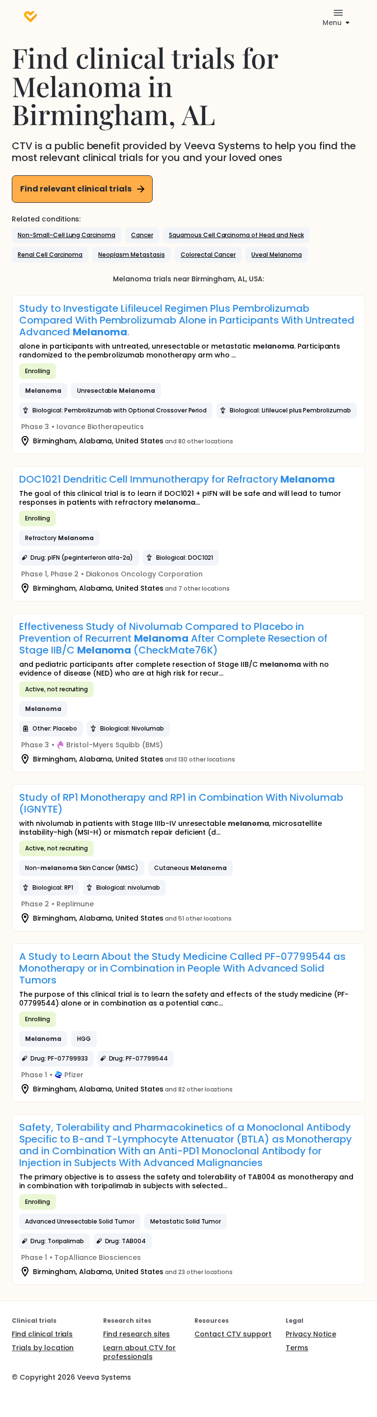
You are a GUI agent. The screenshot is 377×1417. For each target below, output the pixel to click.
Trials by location (43, 1347)
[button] (66, 235)
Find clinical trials (42, 1334)
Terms (297, 1347)
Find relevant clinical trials (76, 188)
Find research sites (136, 1334)
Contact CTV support (232, 1334)
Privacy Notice (311, 1334)
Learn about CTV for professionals (139, 1352)
